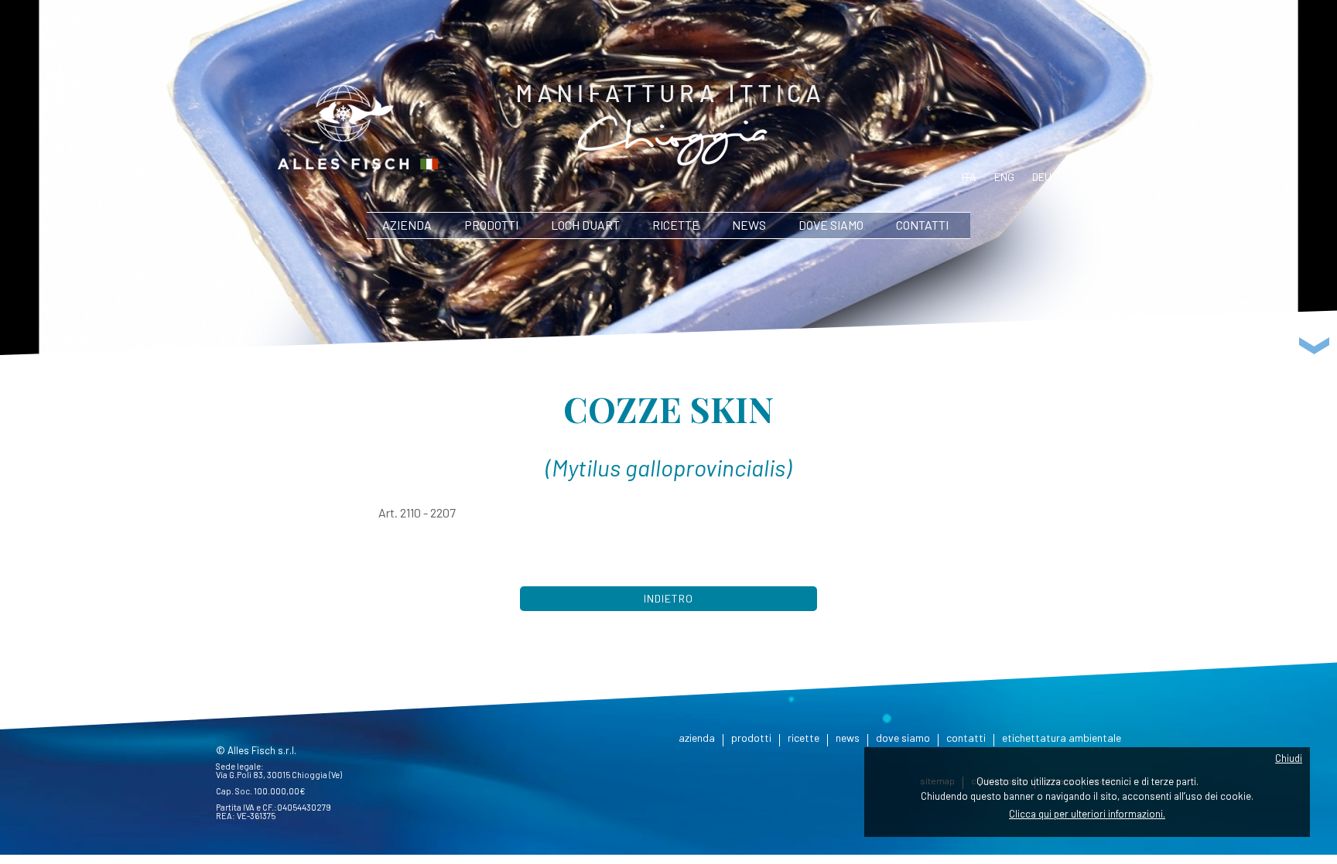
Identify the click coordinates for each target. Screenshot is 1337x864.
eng (1004, 176)
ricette (675, 224)
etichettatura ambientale (1061, 737)
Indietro (668, 598)
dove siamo (830, 224)
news (749, 224)
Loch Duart (585, 224)
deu (1041, 176)
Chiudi (1288, 758)
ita (969, 176)
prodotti (491, 224)
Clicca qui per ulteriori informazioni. (1087, 814)
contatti (922, 224)
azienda (407, 224)
